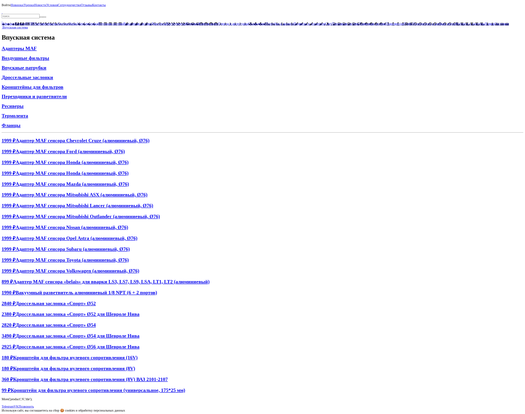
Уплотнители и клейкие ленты (433, 23)
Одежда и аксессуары (233, 23)
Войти (6, 5)
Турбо (408, 23)
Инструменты (175, 23)
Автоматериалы (46, 23)
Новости (40, 5)
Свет (328, 23)
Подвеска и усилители (309, 23)
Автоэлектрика (87, 23)
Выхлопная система (137, 23)
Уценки (29, 5)
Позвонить (26, 406)
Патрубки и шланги (280, 23)
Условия (52, 5)
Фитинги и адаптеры (470, 23)
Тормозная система (372, 23)
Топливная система (345, 23)
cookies (70, 410)
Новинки (17, 5)
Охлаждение (257, 23)
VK (16, 406)
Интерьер (192, 23)
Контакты (99, 5)
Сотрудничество (69, 5)
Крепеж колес (208, 23)
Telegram (8, 406)
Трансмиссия (395, 23)
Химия (490, 23)
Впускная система (110, 23)
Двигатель (158, 23)
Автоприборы (67, 23)
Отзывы (86, 5)
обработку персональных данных (101, 410)
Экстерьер (502, 23)
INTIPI (30, 23)
